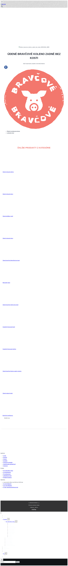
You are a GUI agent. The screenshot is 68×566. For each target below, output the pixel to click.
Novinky (5, 457)
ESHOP (4, 556)
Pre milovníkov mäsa (8, 470)
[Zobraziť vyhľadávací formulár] (2, 6)
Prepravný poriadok (7, 462)
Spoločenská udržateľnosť (9, 464)
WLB (36, 507)
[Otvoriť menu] (2, 2)
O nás (4, 455)
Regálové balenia (7, 477)
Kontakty (5, 460)
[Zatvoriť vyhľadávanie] (2, 560)
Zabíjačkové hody (7, 475)
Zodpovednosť (6, 548)
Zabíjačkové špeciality (10, 545)
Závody (5, 459)
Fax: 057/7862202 (7, 485)
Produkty (5, 519)
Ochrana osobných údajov (34, 505)
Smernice (5, 465)
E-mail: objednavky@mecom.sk (10, 487)
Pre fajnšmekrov (7, 472)
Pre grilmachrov (7, 474)
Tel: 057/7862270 (7, 484)
